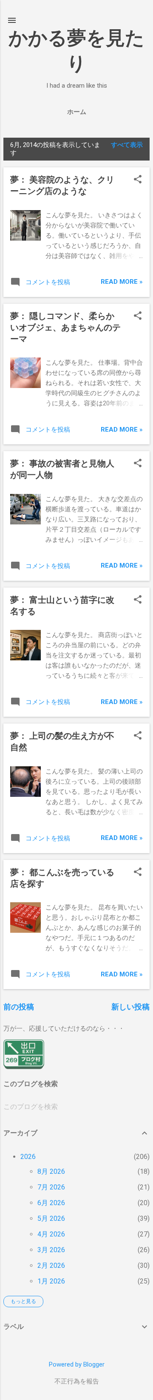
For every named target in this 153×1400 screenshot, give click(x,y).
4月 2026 (51, 1234)
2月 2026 (51, 1265)
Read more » (122, 282)
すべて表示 (127, 145)
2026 (28, 1157)
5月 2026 (51, 1218)
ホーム (76, 112)
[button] (138, 180)
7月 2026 (51, 1187)
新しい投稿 (130, 1006)
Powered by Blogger (77, 1364)
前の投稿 (18, 1006)
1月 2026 (51, 1281)
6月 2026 (51, 1203)
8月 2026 (51, 1171)
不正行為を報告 (76, 1381)
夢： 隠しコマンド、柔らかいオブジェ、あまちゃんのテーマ (65, 327)
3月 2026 (51, 1250)
